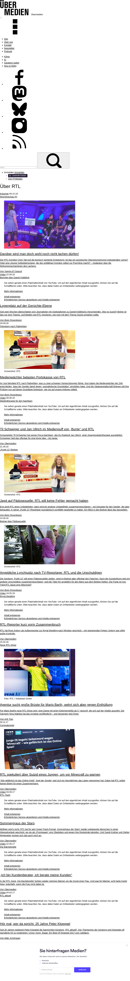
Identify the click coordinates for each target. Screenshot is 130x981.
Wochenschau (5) (8, 196)
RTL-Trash (5, 795)
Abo (6, 39)
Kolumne (4, 193)
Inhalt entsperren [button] (12, 296)
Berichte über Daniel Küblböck (14, 277)
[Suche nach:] (18, 167)
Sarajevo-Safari (11, 63)
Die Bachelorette (8, 847)
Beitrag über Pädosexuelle (13, 521)
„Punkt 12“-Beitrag (9, 449)
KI (5, 59)
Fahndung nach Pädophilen (13, 326)
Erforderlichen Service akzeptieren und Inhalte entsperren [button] (32, 299)
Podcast (8, 51)
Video (3, 274)
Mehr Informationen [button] (13, 291)
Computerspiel (7, 725)
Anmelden (19, 172)
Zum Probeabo (15, 179)
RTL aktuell (5, 895)
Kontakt (7, 45)
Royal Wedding (7, 596)
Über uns (8, 42)
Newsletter (9, 48)
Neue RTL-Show (8, 645)
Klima (7, 56)
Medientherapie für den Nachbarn (16, 401)
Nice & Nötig (10, 66)
